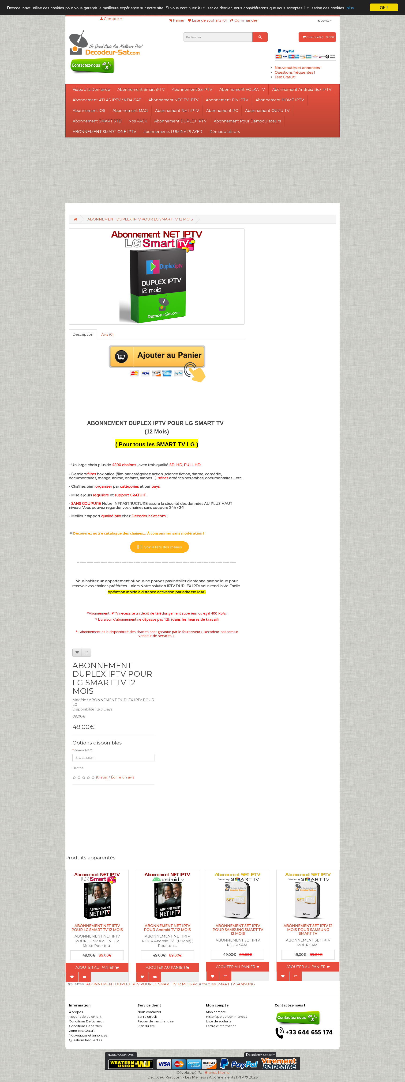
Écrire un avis (122, 777)
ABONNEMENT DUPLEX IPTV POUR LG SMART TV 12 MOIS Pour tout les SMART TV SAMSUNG (170, 984)
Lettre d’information (221, 1026)
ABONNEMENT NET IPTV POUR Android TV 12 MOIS (167, 927)
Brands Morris (217, 1072)
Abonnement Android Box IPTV (301, 89)
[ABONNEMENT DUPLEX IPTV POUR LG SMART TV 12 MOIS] (157, 276)
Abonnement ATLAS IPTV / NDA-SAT (107, 100)
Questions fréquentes (85, 1040)
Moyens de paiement (85, 1016)
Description (83, 334)
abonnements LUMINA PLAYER (172, 131)
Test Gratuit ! (285, 77)
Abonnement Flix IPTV (227, 100)
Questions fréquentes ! (295, 72)
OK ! (384, 7)
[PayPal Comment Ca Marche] (305, 54)
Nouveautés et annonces (88, 1035)
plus (350, 8)
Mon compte (216, 1012)
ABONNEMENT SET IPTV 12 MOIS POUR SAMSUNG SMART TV (308, 929)
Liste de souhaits (218, 1021)
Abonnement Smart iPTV (141, 89)
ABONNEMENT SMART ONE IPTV (104, 131)
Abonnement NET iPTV (177, 110)
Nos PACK (138, 121)
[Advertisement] (202, 170)
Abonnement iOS (89, 110)
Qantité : (78, 768)
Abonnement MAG (130, 110)
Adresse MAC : (83, 750)
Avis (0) (107, 334)
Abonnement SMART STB (97, 121)
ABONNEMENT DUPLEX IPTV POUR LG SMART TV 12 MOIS (140, 219)
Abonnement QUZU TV (267, 110)
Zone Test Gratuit (82, 1031)
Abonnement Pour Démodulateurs (247, 121)
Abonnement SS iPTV (192, 89)
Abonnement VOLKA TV (242, 89)
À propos (76, 1012)
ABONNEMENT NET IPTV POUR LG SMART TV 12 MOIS (97, 927)
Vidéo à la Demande (91, 89)
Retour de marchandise (156, 1021)
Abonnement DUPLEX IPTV (180, 121)
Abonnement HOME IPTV (279, 100)
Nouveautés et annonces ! (298, 67)
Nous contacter (149, 1012)
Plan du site (146, 1026)
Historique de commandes (226, 1016)
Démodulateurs (225, 131)
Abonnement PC (222, 110)
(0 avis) (102, 777)
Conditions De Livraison (86, 1021)
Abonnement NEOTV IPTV (173, 100)
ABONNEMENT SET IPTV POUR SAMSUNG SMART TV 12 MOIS (238, 929)
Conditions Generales (85, 1026)
